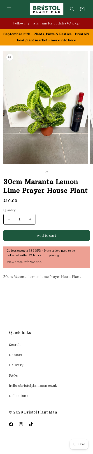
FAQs (13, 375)
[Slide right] (56, 172)
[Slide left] (37, 172)
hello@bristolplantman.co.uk (33, 385)
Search (15, 344)
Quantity (9, 210)
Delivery (16, 365)
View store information (24, 262)
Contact (15, 355)
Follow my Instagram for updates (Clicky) (46, 23)
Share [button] (13, 291)
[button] (9, 9)
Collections (18, 396)
